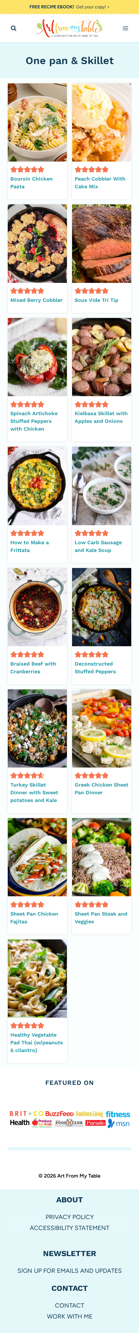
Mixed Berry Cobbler (36, 300)
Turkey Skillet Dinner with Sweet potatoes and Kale (34, 792)
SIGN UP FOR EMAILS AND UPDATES (69, 1270)
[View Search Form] (13, 28)
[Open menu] (125, 28)
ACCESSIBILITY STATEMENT (69, 1228)
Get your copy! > (69, 7)
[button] (13, 169)
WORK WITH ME (69, 1316)
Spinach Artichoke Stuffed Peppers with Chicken (34, 421)
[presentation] (37, 122)
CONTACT (69, 1305)
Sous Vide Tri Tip (96, 300)
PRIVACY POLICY (70, 1217)
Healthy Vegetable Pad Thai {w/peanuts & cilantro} (36, 1042)
